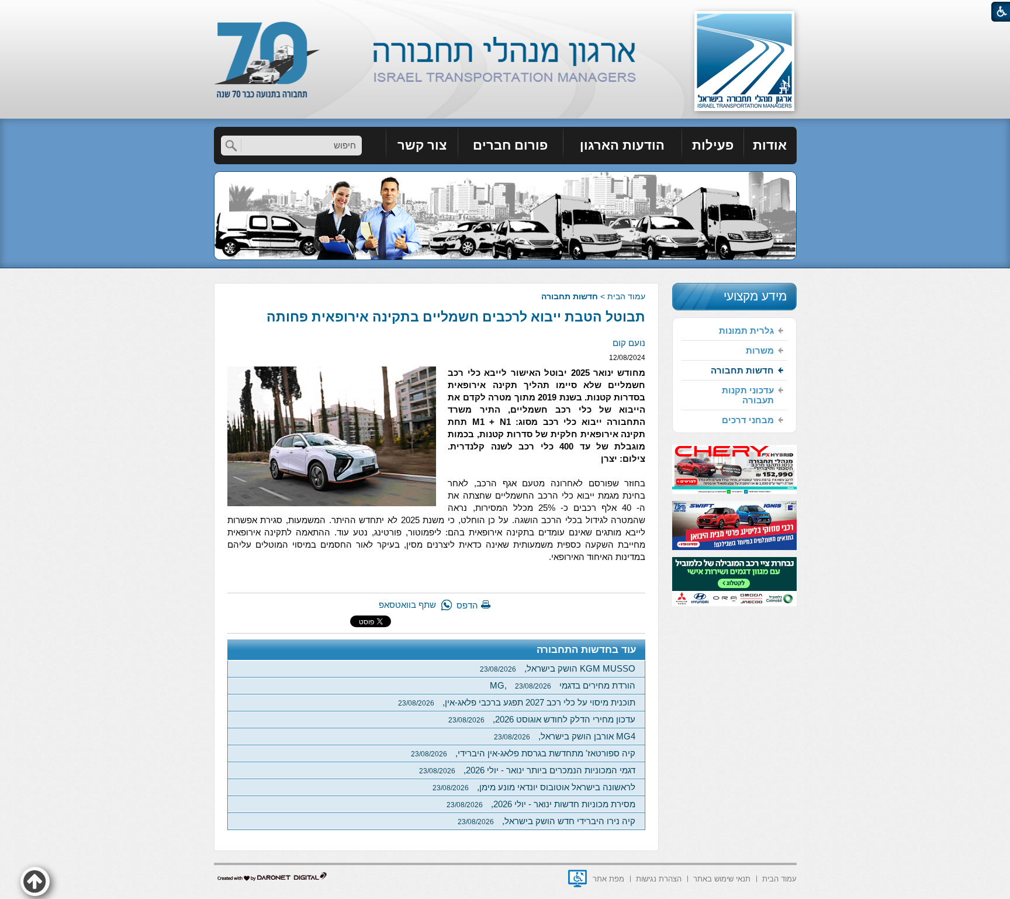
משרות (760, 350)
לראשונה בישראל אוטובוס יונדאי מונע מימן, (534, 787)
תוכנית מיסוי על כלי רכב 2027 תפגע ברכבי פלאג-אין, (516, 702)
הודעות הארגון (622, 145)
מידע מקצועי (755, 296)
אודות (770, 145)
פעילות (713, 145)
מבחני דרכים (748, 420)
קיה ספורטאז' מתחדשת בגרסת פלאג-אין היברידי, (523, 753)
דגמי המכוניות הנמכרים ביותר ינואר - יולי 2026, (527, 770)
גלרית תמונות (746, 331)
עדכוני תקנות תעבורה (748, 395)
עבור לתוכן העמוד (505, 11)
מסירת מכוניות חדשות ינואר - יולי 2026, (541, 804)
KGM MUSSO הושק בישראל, (557, 668)
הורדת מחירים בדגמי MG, (562, 685)
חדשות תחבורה (569, 296)
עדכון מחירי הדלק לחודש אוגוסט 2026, (541, 719)
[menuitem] (770, 145)
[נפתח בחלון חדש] (577, 878)
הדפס (467, 605)
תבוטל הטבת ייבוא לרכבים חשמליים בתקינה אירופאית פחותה (456, 316)
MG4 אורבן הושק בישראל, (564, 736)
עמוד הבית (626, 296)
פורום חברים (510, 145)
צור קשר (422, 145)
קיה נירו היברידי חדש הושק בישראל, (546, 821)
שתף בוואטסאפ (407, 605)
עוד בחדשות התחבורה (587, 649)
